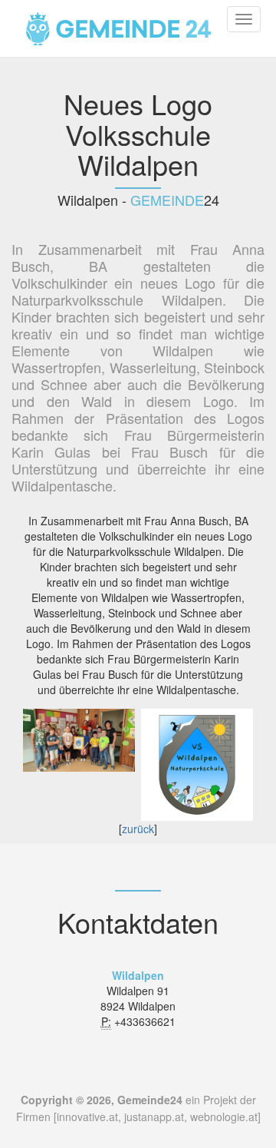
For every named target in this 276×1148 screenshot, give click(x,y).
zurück (138, 828)
